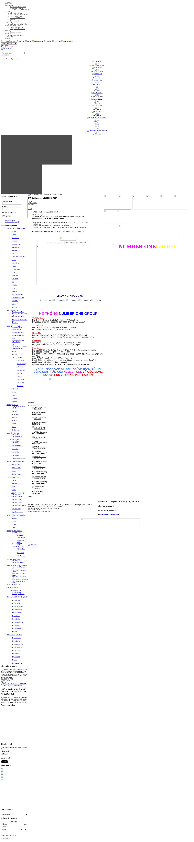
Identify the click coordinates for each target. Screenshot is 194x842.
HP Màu (14, 231)
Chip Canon (20, 360)
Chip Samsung (21, 364)
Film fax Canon (16, 474)
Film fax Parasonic (18, 461)
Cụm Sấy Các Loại (12, 587)
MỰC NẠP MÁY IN (12, 310)
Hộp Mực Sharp (16, 509)
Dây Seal (14, 402)
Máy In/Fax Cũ (11, 635)
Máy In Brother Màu (17, 622)
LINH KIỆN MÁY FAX (13, 433)
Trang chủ (8, 2)
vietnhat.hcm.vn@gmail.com (41, 511)
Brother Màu (15, 263)
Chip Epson (20, 383)
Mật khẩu (5, 207)
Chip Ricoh (20, 386)
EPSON (14, 266)
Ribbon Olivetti (16, 452)
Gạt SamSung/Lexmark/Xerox (19, 345)
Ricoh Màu (15, 275)
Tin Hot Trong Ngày (16, 16)
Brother (14, 260)
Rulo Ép (14, 408)
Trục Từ (14, 351)
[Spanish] (56, 41)
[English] (5, 41)
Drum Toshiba (21, 537)
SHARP (14, 524)
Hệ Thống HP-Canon (18, 594)
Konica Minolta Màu (18, 298)
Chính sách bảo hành (16, 35)
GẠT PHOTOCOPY (17, 543)
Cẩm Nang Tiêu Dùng (16, 13)
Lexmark (14, 250)
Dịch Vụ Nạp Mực (15, 32)
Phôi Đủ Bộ (15, 389)
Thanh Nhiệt (15, 414)
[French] (13, 41)
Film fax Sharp (16, 464)
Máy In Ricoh (16, 625)
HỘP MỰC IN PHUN (13, 477)
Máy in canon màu (17, 606)
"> (59, 362)
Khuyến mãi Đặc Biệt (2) (21, 10)
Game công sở (14, 21)
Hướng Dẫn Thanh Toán (17, 29)
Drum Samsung (16, 329)
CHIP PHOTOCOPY (18, 546)
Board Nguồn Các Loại (14, 584)
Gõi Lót (14, 427)
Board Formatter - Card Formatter (17, 565)
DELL (13, 288)
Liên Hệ (7, 38)
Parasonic (15, 279)
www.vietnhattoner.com (78, 364)
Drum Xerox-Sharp (20, 541)
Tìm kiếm (5, 55)
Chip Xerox (20, 367)
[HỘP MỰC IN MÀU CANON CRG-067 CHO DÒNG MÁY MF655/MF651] (14, 678)
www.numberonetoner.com (53, 364)
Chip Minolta (20, 553)
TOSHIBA (14, 518)
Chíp (13, 357)
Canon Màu (15, 238)
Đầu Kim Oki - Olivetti (18, 562)
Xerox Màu (15, 257)
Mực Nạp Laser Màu (18, 316)
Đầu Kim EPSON (17, 561)
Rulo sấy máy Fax (17, 436)
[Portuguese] (37, 41)
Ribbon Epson (16, 441)
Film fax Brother (16, 468)
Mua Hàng (31, 204)
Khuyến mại (9, 5)
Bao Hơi (14, 398)
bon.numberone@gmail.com (9, 59)
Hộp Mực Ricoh (16, 499)
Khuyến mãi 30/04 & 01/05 (18, 7)
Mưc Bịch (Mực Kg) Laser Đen (19, 314)
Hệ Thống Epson (17, 592)
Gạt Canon (20, 545)
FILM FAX (9, 461)
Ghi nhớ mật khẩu (7, 212)
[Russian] (48, 41)
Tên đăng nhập (7, 201)
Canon (14, 235)
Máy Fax (14, 631)
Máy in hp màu (16, 600)
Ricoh (13, 272)
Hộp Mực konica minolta (19, 505)
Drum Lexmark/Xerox (18, 332)
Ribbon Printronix (17, 446)
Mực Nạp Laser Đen (18, 312)
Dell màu (14, 291)
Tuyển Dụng (9, 37)
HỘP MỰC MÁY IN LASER (15, 228)
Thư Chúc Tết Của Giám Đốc (19, 15)
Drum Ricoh (20, 535)
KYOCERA (15, 301)
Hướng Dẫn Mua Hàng (17, 27)
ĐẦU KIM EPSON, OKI (13, 559)
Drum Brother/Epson (18, 335)
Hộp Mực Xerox (16, 494)
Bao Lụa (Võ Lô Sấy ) (18, 406)
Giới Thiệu (8, 3)
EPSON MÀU (16, 269)
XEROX (14, 527)
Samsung (14, 241)
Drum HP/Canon (17, 327)
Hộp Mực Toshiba (17, 502)
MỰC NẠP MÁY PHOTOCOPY (16, 515)
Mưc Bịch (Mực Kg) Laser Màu (19, 320)
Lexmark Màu (16, 247)
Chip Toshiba (21, 556)
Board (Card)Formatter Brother (18, 582)
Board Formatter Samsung (20, 579)
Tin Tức (7, 11)
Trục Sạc (14, 354)
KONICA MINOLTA (17, 294)
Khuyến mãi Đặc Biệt (16, 8)
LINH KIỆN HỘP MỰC (13, 326)
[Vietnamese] (67, 41)
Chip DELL (20, 376)
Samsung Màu (16, 244)
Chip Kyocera (21, 379)
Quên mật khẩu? (10, 220)
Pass (13, 395)
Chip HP (19, 357)
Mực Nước (15, 323)
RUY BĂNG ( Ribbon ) (13, 439)
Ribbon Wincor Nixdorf (18, 458)
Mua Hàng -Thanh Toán (12, 26)
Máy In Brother (16, 619)
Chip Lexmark (21, 370)
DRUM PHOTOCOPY (18, 532)
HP (24, 228)
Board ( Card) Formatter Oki (19, 577)
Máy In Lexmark (16, 613)
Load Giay (15, 420)
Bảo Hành (8, 33)
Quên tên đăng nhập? (12, 222)
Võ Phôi (14, 392)
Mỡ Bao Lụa (15, 430)
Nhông (14, 424)
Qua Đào (14, 417)
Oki (13, 282)
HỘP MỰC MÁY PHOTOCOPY (16, 493)
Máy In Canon (16, 603)
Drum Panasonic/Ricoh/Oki (18, 339)
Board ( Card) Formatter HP (19, 567)
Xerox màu (22, 257)
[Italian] (28, 41)
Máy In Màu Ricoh (17, 628)
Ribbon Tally (15, 449)
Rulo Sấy (14, 411)
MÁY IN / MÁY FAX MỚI (14, 597)
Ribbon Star (15, 455)
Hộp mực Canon (17, 496)
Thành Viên (8, 22)
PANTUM (14, 307)
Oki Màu (14, 285)
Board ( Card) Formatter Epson (19, 574)
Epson (13, 471)
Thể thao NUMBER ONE (17, 18)
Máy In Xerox (16, 616)
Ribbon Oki (15, 442)
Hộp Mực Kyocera (17, 512)
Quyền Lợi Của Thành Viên (18, 24)
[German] (21, 41)
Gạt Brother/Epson (17, 348)
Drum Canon (20, 534)
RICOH (14, 516)
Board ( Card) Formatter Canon (19, 571)
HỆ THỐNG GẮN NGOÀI (14, 590)
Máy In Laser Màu (17, 663)
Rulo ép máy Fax (17, 435)
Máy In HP (24, 597)
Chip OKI (19, 373)
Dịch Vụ (7, 30)
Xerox (13, 253)
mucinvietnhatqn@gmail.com (110, 514)
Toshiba (14, 304)
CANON (14, 521)
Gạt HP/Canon (16, 342)
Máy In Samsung (17, 609)
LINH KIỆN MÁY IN (12, 405)
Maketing (12, 19)
